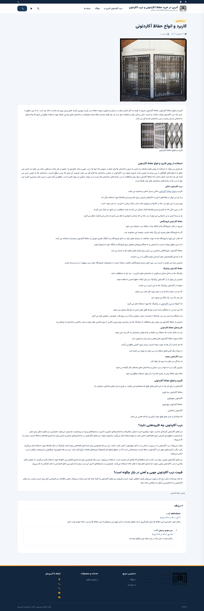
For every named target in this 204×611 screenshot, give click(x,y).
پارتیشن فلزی (91, 579)
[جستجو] (38, 8)
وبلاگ (97, 8)
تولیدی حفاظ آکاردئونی (177, 493)
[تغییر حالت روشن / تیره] (31, 8)
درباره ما (87, 8)
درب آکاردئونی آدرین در (113, 8)
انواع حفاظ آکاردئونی (168, 191)
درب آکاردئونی (180, 21)
